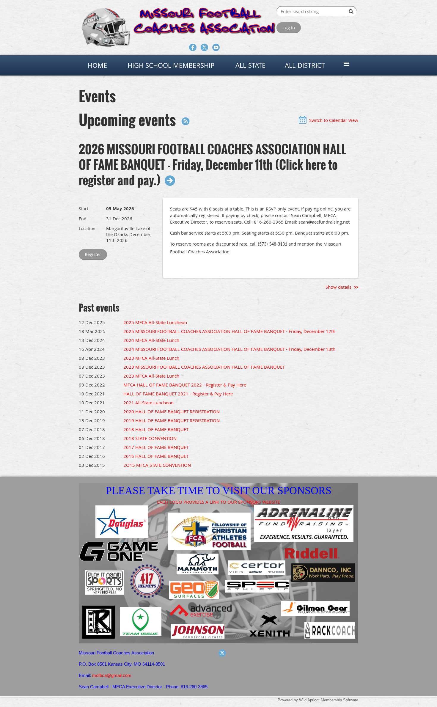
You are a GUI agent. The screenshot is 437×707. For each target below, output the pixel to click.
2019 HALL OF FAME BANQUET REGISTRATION (171, 420)
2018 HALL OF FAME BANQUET (155, 429)
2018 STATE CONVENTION (150, 438)
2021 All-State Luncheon (148, 403)
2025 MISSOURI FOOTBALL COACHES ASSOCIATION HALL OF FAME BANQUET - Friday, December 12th (229, 331)
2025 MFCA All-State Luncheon (155, 322)
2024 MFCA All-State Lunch (151, 340)
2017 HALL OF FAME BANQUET (155, 447)
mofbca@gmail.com (111, 675)
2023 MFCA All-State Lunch (151, 358)
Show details (338, 287)
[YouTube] (216, 47)
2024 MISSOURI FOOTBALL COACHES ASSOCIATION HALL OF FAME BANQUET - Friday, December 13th (229, 349)
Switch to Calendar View (333, 120)
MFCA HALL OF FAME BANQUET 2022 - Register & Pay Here (184, 385)
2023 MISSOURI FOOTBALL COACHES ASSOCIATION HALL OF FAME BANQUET (204, 367)
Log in (288, 27)
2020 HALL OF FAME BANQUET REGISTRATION (171, 411)
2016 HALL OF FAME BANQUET (155, 456)
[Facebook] (193, 47)
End (83, 218)
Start (83, 208)
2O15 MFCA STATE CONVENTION (157, 465)
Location (87, 228)
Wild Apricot (309, 700)
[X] (204, 47)
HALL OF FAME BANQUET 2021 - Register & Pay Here (178, 394)
